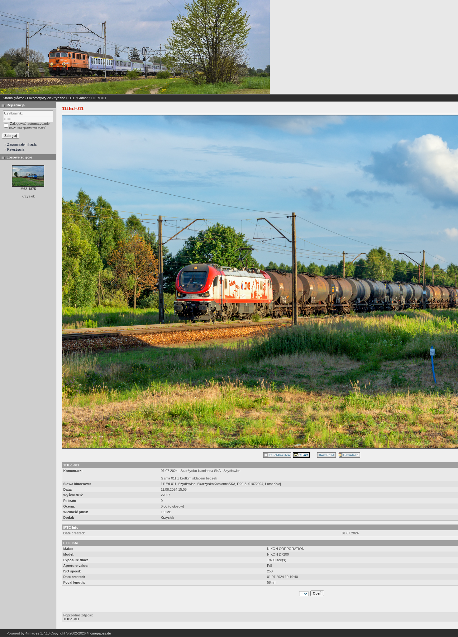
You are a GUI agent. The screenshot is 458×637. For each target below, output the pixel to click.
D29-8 (241, 484)
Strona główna (13, 98)
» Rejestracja (14, 149)
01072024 (255, 484)
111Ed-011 (168, 484)
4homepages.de (99, 633)
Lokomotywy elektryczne (46, 98)
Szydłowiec (186, 484)
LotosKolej (273, 484)
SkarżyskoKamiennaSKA (216, 484)
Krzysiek (167, 517)
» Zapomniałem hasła (20, 144)
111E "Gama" (78, 98)
